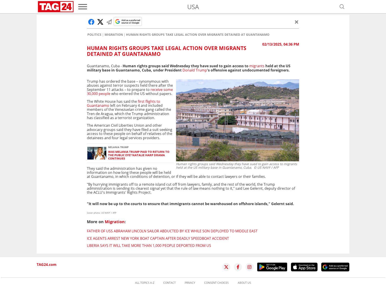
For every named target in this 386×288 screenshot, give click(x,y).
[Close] (296, 21)
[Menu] (83, 7)
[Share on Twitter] (100, 21)
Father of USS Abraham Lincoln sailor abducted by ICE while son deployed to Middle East (172, 231)
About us (244, 282)
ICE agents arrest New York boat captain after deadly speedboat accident (158, 238)
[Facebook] (238, 267)
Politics (94, 34)
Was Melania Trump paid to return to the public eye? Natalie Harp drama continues (138, 155)
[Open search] (342, 7)
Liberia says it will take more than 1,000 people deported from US (149, 245)
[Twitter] (226, 267)
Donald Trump (195, 70)
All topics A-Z (144, 282)
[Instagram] (249, 267)
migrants (256, 65)
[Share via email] (109, 21)
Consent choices (216, 282)
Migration (114, 34)
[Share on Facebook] (91, 21)
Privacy (190, 282)
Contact (169, 282)
